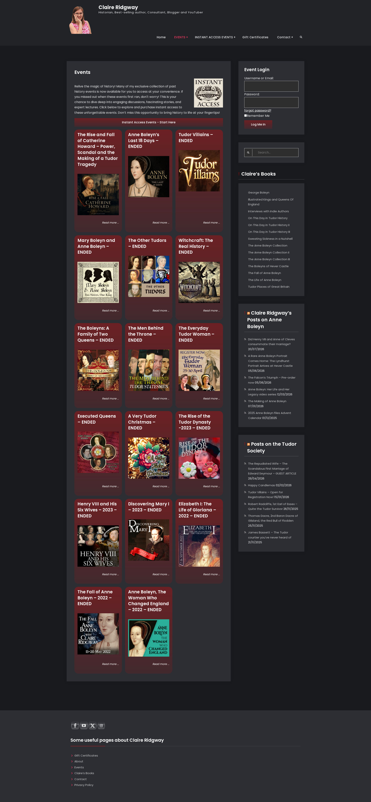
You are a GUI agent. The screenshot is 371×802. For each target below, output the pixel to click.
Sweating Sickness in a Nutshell (270, 239)
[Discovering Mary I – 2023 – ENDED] (148, 540)
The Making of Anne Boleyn (267, 401)
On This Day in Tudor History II (268, 225)
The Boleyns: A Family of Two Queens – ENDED (95, 334)
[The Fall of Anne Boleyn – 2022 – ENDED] (98, 634)
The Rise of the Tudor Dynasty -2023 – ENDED (195, 422)
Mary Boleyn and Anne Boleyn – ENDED (96, 246)
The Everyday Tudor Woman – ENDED (196, 334)
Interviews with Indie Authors (268, 211)
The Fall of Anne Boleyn (264, 273)
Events (79, 767)
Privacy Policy (83, 785)
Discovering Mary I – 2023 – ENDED (148, 507)
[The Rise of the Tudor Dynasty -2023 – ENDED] (199, 458)
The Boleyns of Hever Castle (268, 266)
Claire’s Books (84, 773)
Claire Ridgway (118, 7)
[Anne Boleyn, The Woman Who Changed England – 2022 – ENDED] (148, 638)
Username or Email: (259, 78)
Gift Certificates (255, 37)
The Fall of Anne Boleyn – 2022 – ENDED (95, 598)
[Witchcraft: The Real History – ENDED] (199, 282)
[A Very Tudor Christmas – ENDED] (148, 458)
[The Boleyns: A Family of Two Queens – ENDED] (98, 370)
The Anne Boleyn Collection (267, 245)
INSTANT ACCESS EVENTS (214, 37)
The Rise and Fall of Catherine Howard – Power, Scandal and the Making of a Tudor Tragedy (97, 149)
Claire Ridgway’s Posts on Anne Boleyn (269, 320)
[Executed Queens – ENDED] (98, 452)
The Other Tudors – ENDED (147, 243)
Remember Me (258, 115)
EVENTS (180, 37)
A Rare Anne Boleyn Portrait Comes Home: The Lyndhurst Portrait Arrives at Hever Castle (270, 361)
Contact (284, 37)
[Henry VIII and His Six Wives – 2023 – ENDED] (98, 546)
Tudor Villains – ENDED (196, 138)
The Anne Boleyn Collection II (268, 252)
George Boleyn (258, 192)
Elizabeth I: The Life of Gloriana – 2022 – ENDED (197, 510)
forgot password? (257, 110)
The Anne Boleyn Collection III (269, 259)
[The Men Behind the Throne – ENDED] (148, 370)
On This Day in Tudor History (268, 218)
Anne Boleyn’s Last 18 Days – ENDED (143, 141)
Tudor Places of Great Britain (268, 287)
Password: (252, 94)
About (78, 761)
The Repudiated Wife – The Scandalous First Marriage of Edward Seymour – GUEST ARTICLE (272, 468)
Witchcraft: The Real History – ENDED (196, 246)
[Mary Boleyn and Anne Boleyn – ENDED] (98, 282)
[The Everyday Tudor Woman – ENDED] (199, 370)
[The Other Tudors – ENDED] (148, 276)
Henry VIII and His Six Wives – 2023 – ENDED (97, 510)
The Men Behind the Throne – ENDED (145, 334)
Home (161, 37)
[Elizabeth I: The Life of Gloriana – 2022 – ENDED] (199, 546)
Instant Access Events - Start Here (148, 122)
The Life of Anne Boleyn (264, 280)
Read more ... (110, 222)
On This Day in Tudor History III (269, 232)
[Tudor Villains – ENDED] (199, 170)
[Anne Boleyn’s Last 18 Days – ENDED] (148, 176)
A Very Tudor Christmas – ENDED (142, 422)
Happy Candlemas (261, 485)
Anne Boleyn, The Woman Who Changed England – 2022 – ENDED (148, 601)
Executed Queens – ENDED (96, 419)
